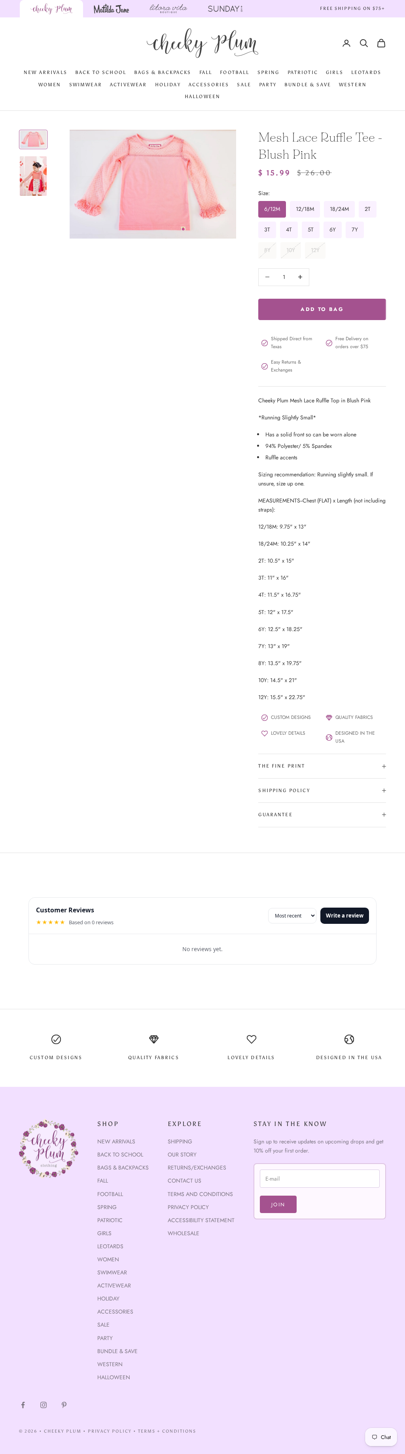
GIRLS (334, 72)
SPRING (268, 72)
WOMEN (49, 84)
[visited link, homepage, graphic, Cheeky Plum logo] (51, 8)
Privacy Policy (188, 1207)
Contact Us (184, 1181)
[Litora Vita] (168, 8)
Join (278, 1204)
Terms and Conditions (200, 1194)
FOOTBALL (234, 72)
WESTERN (353, 84)
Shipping (180, 1141)
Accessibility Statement (201, 1220)
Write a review (344, 915)
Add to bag (322, 309)
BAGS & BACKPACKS (162, 72)
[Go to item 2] (33, 176)
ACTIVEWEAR (128, 84)
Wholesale (183, 1233)
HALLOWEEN (202, 96)
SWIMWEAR (85, 84)
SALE (244, 84)
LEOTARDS (366, 72)
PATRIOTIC (303, 72)
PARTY (267, 84)
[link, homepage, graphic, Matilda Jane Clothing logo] (111, 8)
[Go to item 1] (33, 139)
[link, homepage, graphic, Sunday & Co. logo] (225, 8)
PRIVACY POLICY (110, 1431)
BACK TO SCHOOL (100, 72)
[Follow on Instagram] (43, 1405)
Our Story (182, 1154)
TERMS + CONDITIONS (167, 1431)
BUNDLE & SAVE (307, 84)
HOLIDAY (168, 84)
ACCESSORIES (209, 84)
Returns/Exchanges (197, 1168)
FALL (205, 72)
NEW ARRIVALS (45, 72)
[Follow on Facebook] (23, 1405)
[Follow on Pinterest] (64, 1405)
